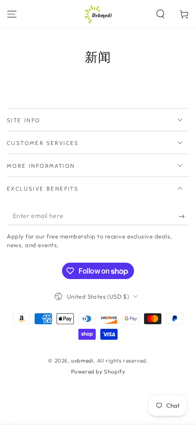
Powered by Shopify (98, 371)
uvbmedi (82, 360)
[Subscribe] (184, 216)
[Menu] (12, 14)
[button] (160, 14)
